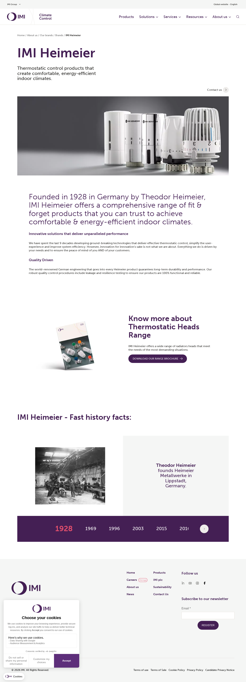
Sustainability (162, 587)
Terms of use (140, 670)
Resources (194, 17)
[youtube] (190, 583)
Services (170, 17)
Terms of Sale (158, 670)
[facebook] (204, 583)
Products (126, 17)
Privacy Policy (195, 670)
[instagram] (197, 583)
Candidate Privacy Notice (219, 670)
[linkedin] (183, 583)
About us (220, 17)
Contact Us (160, 594)
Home (21, 35)
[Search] (237, 17)
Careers (132, 580)
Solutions (147, 17)
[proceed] (226, 90)
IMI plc (158, 580)
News (130, 594)
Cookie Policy (177, 670)
